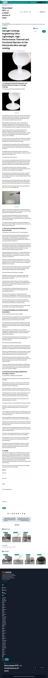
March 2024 (4, 647)
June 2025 (4, 619)
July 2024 (3, 641)
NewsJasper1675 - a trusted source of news (7, 13)
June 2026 (4, 597)
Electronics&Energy (6, 590)
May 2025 (4, 621)
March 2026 (4, 600)
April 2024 (4, 646)
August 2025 (4, 616)
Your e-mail (4, 478)
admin (17, 525)
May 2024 (4, 644)
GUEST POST (25, 11)
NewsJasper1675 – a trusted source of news (13, 668)
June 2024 (4, 643)
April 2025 (4, 622)
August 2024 (4, 640)
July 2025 (3, 618)
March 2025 (4, 624)
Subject (3, 483)
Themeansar (32, 676)
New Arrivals (4, 28)
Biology (4, 587)
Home (21, 11)
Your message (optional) (6, 489)
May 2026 (4, 599)
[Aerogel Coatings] (16, 102)
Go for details (4, 580)
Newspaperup (26, 676)
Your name (4, 472)
